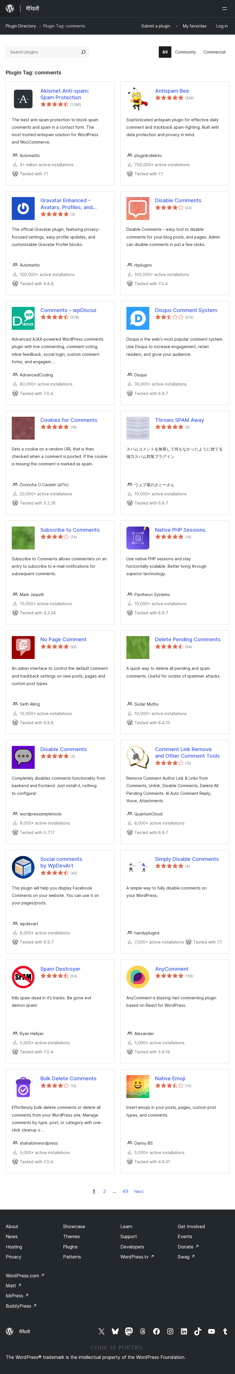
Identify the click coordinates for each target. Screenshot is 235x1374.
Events (185, 1236)
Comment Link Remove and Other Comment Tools (187, 752)
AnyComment (172, 969)
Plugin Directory (21, 25)
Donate (188, 1247)
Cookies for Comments (68, 420)
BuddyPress (21, 1306)
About (12, 1226)
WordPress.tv (137, 1257)
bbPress (17, 1295)
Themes (71, 1236)
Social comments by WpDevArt (61, 862)
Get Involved (191, 1226)
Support (128, 1236)
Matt (14, 1285)
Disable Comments (178, 200)
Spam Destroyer (60, 969)
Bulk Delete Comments (68, 1078)
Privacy (13, 1257)
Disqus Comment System (186, 310)
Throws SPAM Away (179, 420)
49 (125, 1191)
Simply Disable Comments (187, 859)
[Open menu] (226, 8)
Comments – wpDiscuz (68, 310)
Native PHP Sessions (180, 530)
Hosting (14, 1247)
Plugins (70, 1247)
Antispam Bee (172, 91)
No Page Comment (63, 639)
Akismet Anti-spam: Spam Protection (64, 94)
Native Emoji (170, 1078)
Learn (126, 1226)
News (12, 1236)
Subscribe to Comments (70, 530)
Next (139, 1191)
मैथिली (24, 1332)
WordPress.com (25, 1275)
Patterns (72, 1257)
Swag (186, 1257)
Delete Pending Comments (188, 639)
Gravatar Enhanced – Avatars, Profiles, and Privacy (66, 204)
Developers (132, 1247)
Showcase (74, 1226)
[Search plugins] (83, 52)
